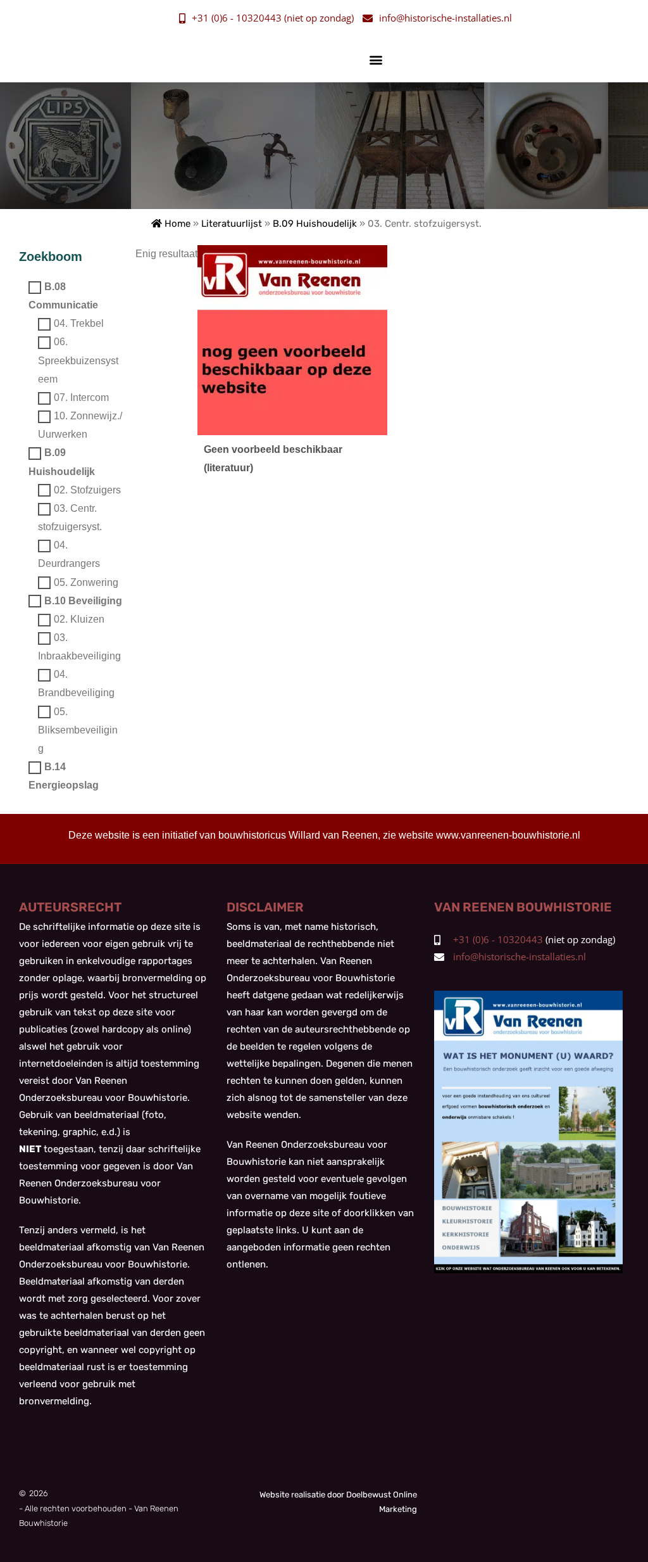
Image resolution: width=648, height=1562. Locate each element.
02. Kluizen (79, 619)
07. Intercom (81, 397)
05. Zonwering (86, 582)
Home (176, 223)
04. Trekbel (79, 324)
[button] (376, 59)
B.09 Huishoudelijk (315, 223)
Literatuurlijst (231, 223)
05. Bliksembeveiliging (78, 730)
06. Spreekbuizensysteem (78, 360)
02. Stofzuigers (87, 490)
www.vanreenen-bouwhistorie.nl (508, 835)
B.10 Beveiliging (83, 600)
